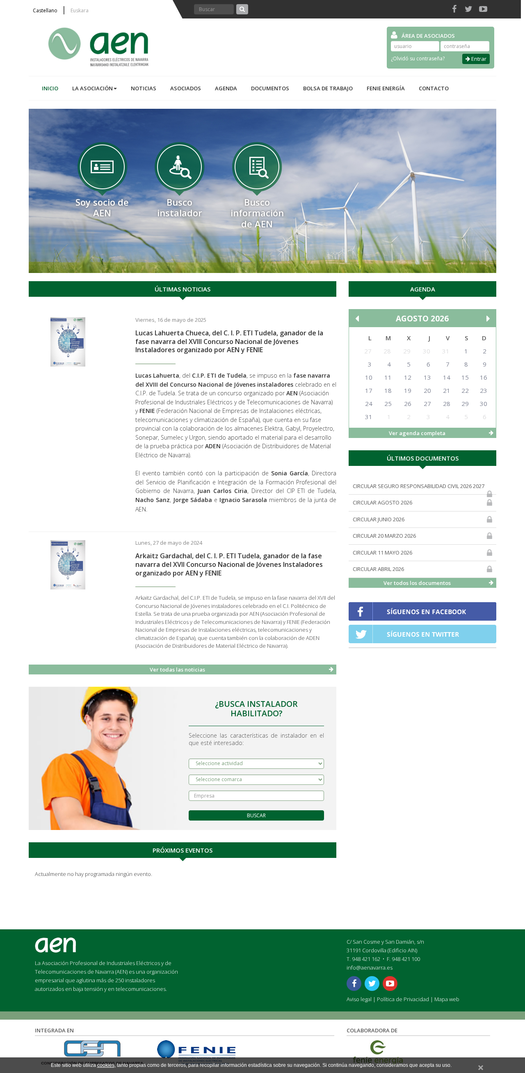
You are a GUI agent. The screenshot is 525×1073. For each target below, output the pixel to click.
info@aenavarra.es (370, 967)
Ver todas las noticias (177, 669)
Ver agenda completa (417, 433)
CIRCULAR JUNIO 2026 (378, 519)
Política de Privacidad (403, 999)
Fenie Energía (386, 88)
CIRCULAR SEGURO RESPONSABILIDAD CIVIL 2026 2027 (418, 486)
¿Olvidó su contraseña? (418, 58)
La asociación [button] (92, 88)
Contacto (434, 88)
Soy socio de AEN (102, 207)
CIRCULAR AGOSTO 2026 (382, 502)
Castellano (45, 10)
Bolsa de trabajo (328, 88)
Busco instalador (179, 207)
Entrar (478, 58)
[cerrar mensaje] (480, 1066)
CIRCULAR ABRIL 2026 (378, 569)
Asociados (185, 88)
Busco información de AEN (257, 213)
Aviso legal (359, 999)
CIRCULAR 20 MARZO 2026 (384, 535)
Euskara (80, 10)
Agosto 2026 (422, 318)
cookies (105, 1065)
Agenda (226, 88)
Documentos (270, 88)
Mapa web (446, 999)
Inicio (50, 88)
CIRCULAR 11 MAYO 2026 (382, 552)
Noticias (143, 88)
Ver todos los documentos (417, 583)
